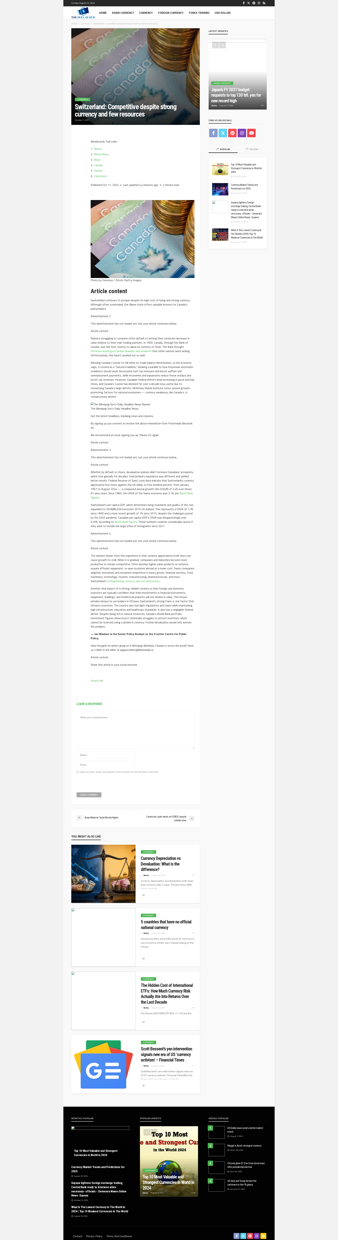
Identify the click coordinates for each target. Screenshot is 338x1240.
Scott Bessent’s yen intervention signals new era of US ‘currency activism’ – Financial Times (166, 1054)
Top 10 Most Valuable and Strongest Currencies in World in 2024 (246, 168)
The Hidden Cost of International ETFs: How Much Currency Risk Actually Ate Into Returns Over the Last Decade (167, 994)
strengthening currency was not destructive (133, 581)
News (97, 160)
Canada (98, 165)
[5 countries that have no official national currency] (103, 937)
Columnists (100, 176)
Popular (225, 149)
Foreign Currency (171, 13)
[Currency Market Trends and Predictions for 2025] (220, 189)
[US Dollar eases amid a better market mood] (217, 1132)
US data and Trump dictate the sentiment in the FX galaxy (241, 1182)
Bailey (146, 875)
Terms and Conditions (119, 1236)
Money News (101, 154)
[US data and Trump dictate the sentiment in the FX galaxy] (217, 1185)
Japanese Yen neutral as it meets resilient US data (237, 98)
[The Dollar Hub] (83, 12)
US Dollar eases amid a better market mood (245, 1129)
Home (103, 13)
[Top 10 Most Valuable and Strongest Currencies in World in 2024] (220, 169)
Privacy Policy (94, 1236)
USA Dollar (223, 13)
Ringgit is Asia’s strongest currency (244, 1145)
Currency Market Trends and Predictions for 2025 (244, 186)
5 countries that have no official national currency (166, 924)
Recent (254, 149)
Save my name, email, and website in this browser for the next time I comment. (119, 772)
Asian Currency (123, 13)
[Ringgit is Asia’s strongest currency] (217, 1150)
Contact (78, 1236)
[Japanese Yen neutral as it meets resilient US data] (238, 74)
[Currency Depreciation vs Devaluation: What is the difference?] (103, 874)
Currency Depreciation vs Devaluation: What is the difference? (161, 864)
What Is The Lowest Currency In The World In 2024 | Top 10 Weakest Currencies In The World (247, 234)
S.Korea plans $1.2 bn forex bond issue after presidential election (246, 1165)
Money (98, 149)
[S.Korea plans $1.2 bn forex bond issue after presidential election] (217, 1168)
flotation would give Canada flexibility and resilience (121, 351)
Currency (146, 13)
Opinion (98, 171)
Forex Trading (199, 13)
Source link (97, 680)
